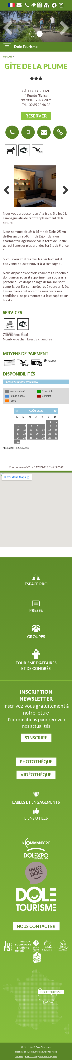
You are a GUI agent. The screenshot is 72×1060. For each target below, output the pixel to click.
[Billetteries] (33, 5)
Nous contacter (36, 926)
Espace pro (36, 584)
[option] (36, 185)
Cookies (19, 1056)
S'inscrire (36, 737)
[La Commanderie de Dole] (36, 843)
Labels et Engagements (36, 802)
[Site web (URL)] (60, 132)
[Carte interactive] (46, 5)
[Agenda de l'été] (39, 5)
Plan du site (31, 1056)
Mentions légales (48, 1056)
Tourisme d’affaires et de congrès (36, 666)
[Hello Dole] (36, 873)
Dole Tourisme (26, 47)
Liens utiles (36, 818)
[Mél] (44, 132)
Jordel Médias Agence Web (42, 1051)
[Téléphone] (27, 5)
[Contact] (19, 5)
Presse (36, 610)
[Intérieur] (36, 186)
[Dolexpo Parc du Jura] (36, 854)
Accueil (7, 56)
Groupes (36, 636)
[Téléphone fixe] (12, 132)
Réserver (36, 115)
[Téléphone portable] (28, 132)
